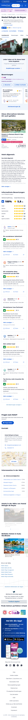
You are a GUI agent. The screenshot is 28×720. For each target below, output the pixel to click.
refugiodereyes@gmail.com (14, 445)
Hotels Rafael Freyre (6, 572)
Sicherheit (14, 707)
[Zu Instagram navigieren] (10, 665)
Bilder (22, 35)
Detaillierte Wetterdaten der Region (14, 586)
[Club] (10, 11)
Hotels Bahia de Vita (6, 568)
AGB (14, 697)
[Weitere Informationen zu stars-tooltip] (21, 523)
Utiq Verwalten (14, 694)
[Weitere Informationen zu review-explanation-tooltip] (20, 27)
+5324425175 (10, 448)
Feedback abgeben (14, 601)
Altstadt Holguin (8, 482)
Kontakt (18, 1)
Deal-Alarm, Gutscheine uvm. (14, 678)
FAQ (14, 672)
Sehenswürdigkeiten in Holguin (12, 495)
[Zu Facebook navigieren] (6, 665)
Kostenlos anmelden (20, 10)
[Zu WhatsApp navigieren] (21, 665)
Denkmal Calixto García (10, 485)
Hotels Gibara (4, 565)
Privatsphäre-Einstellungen (14, 691)
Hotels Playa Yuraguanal (7, 570)
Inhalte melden (14, 675)
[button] (11, 47)
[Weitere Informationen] (17, 146)
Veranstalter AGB (14, 681)
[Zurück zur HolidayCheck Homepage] (6, 6)
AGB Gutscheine (14, 701)
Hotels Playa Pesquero (7, 574)
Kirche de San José (9, 491)
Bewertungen (14, 35)
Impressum (14, 710)
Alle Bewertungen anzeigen (13, 404)
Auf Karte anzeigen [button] (8, 25)
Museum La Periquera (9, 488)
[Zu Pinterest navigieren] (17, 665)
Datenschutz (14, 688)
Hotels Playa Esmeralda (7, 576)
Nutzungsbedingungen (14, 685)
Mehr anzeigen (5, 186)
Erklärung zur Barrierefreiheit (14, 704)
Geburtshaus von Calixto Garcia (12, 479)
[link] (22, 5)
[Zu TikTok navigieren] (14, 665)
